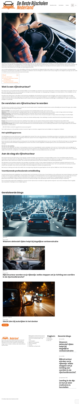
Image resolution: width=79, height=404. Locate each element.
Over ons (49, 340)
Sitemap (30, 344)
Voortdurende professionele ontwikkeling (11, 82)
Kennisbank (61, 5)
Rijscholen (49, 338)
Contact (67, 5)
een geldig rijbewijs (22, 112)
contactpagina (32, 341)
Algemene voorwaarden (34, 342)
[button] (72, 5)
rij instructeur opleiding (21, 120)
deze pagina (70, 167)
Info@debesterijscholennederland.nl (37, 337)
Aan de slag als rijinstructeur (7, 80)
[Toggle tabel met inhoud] (16, 75)
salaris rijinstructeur (12, 160)
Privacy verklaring (32, 343)
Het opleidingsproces (7, 79)
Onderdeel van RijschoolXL (34, 346)
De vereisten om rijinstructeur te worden (10, 78)
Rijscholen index (53, 5)
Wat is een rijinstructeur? (7, 76)
